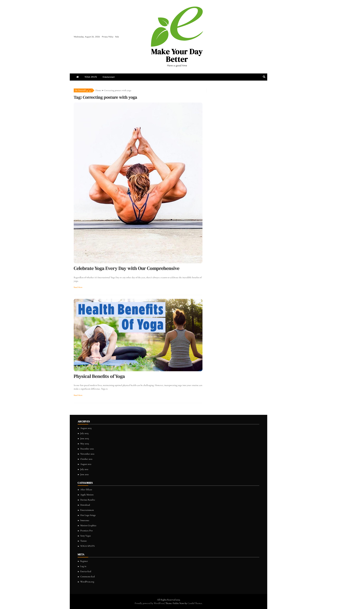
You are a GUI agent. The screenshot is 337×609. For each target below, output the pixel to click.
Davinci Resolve (87, 499)
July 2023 (84, 433)
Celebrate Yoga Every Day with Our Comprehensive (126, 268)
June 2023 (84, 438)
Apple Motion (86, 494)
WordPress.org (87, 581)
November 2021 (87, 453)
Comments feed (87, 576)
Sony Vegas (85, 535)
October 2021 (86, 458)
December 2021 (87, 448)
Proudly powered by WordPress (150, 603)
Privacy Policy (107, 36)
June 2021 (84, 474)
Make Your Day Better (177, 55)
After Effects (86, 489)
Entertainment (109, 76)
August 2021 (85, 464)
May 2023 (84, 443)
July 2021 (84, 469)
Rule (117, 36)
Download (85, 504)
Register (84, 561)
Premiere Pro (86, 530)
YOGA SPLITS (91, 76)
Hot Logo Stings (88, 515)
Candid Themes (195, 603)
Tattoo (83, 540)
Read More (78, 287)
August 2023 (85, 428)
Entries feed (85, 571)
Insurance (84, 520)
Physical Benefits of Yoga (99, 376)
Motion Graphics (88, 525)
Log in (83, 566)
